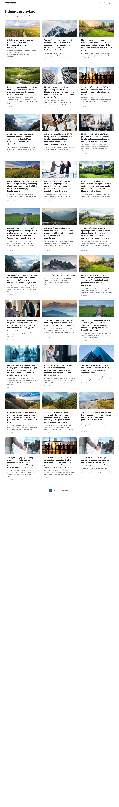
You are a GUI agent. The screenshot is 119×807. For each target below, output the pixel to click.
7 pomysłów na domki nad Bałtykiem (59, 275)
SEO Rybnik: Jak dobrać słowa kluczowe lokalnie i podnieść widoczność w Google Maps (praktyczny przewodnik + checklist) (20, 139)
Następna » (65, 490)
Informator (10, 2)
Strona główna (109, 3)
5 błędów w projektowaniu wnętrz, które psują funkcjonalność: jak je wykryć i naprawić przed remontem (59, 322)
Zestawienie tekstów (95, 3)
